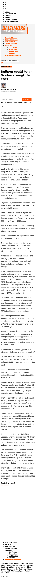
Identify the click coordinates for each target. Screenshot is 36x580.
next (13, 483)
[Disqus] (18, 511)
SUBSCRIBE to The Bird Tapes (13, 55)
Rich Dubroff (7, 90)
